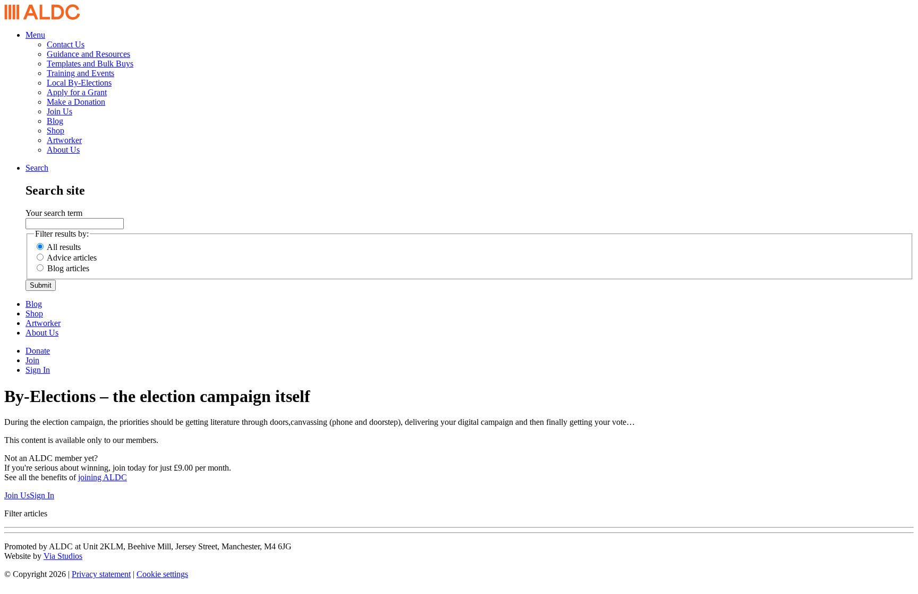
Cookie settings (162, 574)
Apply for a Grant (77, 92)
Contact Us (65, 44)
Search (37, 167)
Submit (41, 285)
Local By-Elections (79, 82)
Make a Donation (76, 101)
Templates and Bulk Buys (90, 63)
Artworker (64, 140)
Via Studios (63, 555)
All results (64, 247)
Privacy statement (101, 574)
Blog (55, 121)
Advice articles (72, 257)
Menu (35, 34)
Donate (38, 350)
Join (32, 360)
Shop (55, 130)
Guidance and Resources (88, 53)
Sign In (38, 369)
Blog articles (68, 268)
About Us (63, 149)
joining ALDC (102, 477)
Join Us (59, 111)
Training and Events (80, 73)
